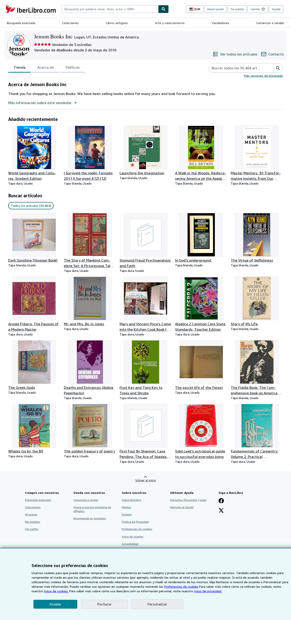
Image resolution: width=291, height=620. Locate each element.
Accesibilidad (130, 543)
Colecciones (70, 23)
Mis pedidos (32, 521)
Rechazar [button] (104, 604)
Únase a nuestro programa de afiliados (92, 509)
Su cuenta (237, 9)
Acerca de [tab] (45, 67)
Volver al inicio (145, 480)
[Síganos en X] (221, 511)
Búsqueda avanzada (21, 23)
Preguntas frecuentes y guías (188, 500)
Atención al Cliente (182, 507)
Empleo (127, 514)
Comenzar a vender (270, 23)
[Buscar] (163, 9)
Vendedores (220, 23)
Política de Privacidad (135, 521)
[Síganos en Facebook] (221, 501)
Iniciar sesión (215, 9)
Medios (126, 507)
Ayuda (276, 9)
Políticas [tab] (73, 67)
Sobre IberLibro (131, 500)
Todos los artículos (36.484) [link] (31, 206)
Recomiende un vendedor (89, 518)
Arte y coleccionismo (170, 23)
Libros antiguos (117, 23)
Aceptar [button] (55, 604)
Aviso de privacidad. (208, 591)
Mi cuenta (31, 514)
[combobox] (109, 9)
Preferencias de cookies (181, 586)
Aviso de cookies (132, 536)
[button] (278, 67)
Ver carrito (31, 529)
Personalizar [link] (157, 604)
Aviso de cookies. (56, 591)
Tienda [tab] (19, 67)
